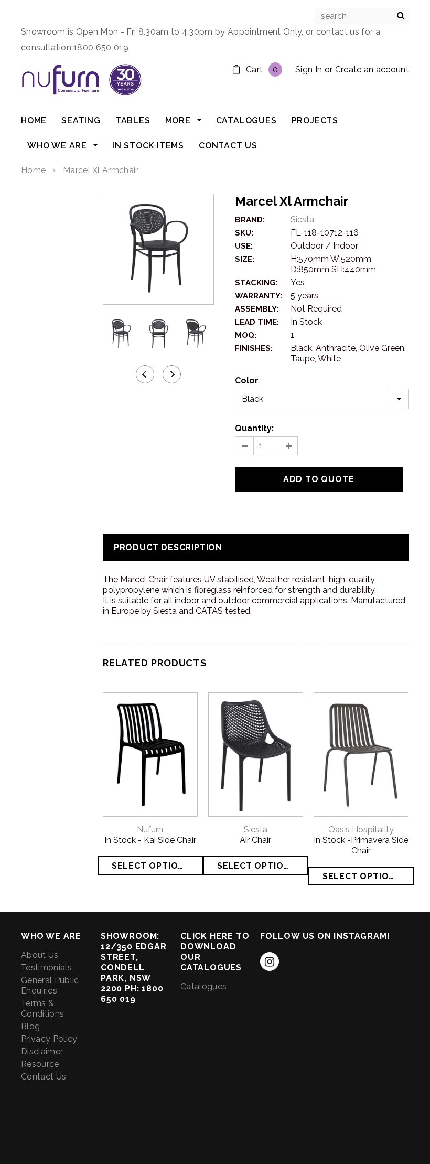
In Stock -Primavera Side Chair (361, 845)
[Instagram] (269, 961)
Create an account (372, 69)
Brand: (250, 220)
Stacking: (256, 282)
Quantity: (254, 428)
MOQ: (245, 335)
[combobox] (362, 16)
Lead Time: (257, 322)
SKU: (244, 233)
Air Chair (255, 840)
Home (33, 170)
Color (247, 381)
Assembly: (256, 309)
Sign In (308, 69)
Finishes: (254, 348)
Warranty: (258, 296)
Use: (244, 246)
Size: (244, 259)
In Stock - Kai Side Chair (150, 840)
